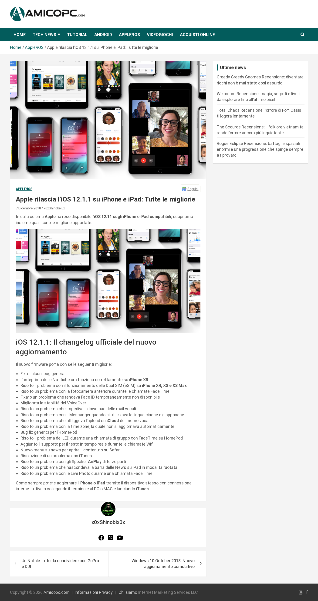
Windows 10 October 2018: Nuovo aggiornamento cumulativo (163, 563)
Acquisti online (197, 34)
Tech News (44, 34)
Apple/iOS (129, 34)
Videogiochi (160, 34)
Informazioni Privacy (93, 592)
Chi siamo (127, 592)
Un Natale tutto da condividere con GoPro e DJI (60, 563)
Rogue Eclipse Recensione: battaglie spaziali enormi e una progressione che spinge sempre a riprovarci (260, 149)
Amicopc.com (57, 592)
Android (103, 34)
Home (20, 34)
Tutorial (77, 34)
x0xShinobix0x (54, 208)
